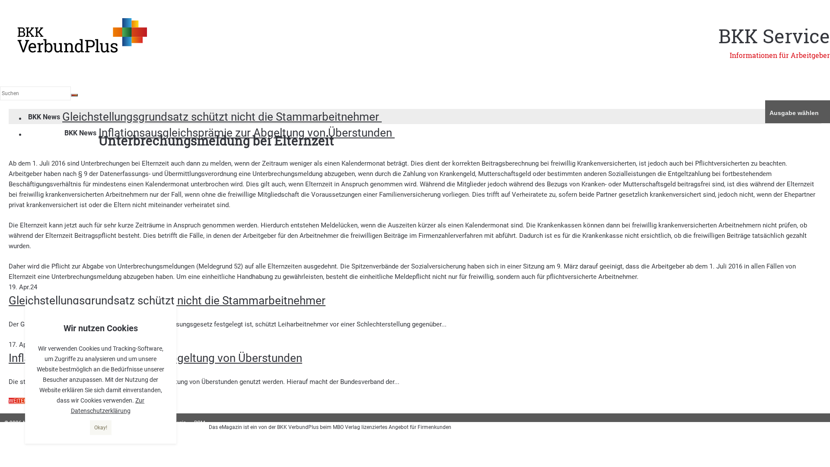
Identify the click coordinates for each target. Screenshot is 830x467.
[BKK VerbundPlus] (82, 51)
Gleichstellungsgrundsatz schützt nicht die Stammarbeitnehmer (222, 116)
